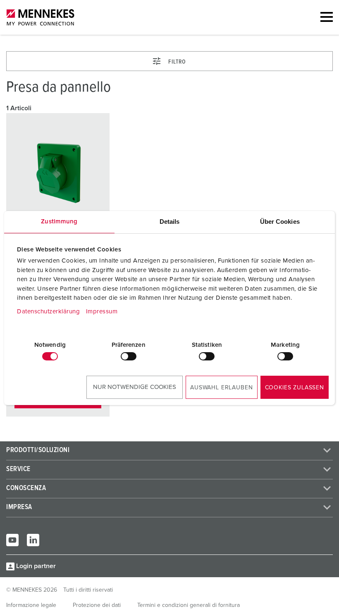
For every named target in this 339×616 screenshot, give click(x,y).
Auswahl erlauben (221, 388)
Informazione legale (31, 605)
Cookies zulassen (294, 388)
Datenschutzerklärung (48, 311)
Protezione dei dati (97, 605)
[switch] (128, 356)
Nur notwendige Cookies (134, 387)
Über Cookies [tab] (280, 221)
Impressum (102, 311)
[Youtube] (12, 540)
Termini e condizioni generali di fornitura (188, 605)
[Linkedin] (33, 540)
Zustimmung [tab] (59, 221)
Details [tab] (170, 221)
